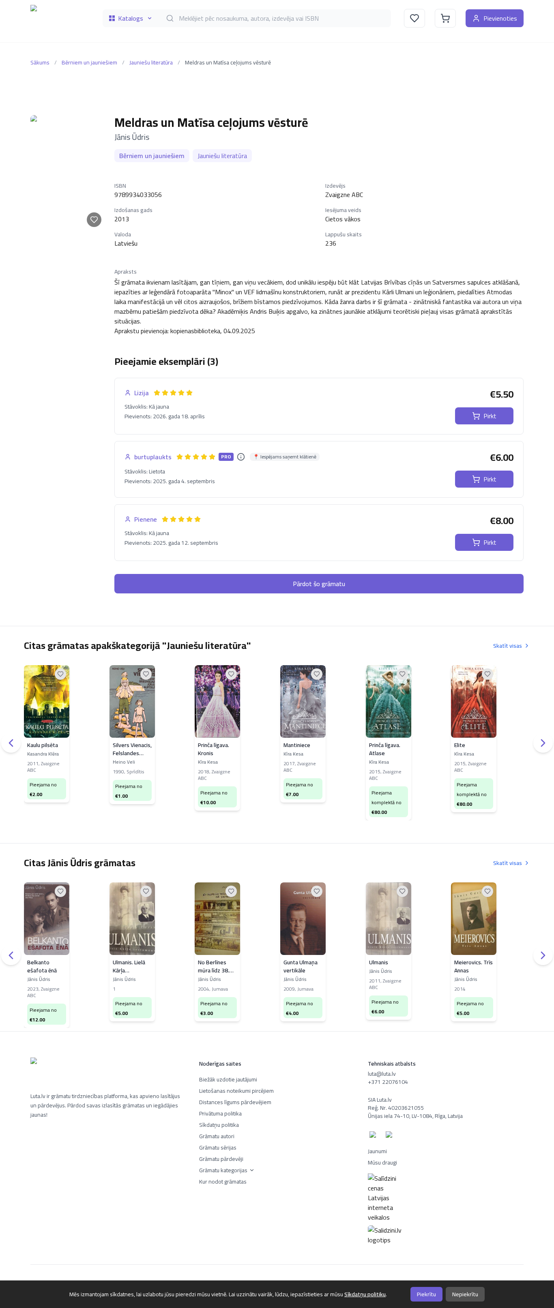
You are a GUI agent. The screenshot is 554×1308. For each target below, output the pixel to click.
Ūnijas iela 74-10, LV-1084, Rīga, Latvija (415, 1116)
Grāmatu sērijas (217, 1147)
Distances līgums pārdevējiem (235, 1102)
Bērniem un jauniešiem (89, 62)
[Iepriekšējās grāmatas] (11, 743)
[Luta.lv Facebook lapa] (374, 1136)
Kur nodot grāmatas (223, 1181)
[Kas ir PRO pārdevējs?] (241, 456)
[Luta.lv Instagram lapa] (390, 1136)
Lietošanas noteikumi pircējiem (236, 1091)
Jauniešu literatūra (151, 62)
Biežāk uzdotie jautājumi (228, 1079)
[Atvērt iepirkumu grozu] (445, 18)
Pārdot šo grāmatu (319, 584)
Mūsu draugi (382, 1162)
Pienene (145, 519)
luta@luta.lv (382, 1074)
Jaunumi (377, 1151)
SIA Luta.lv (380, 1100)
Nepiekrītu (465, 1294)
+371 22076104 (388, 1082)
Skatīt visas (507, 646)
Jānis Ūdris (131, 136)
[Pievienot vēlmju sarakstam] (94, 219)
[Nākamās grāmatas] (543, 743)
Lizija (141, 393)
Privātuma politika (220, 1113)
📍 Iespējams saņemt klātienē (284, 457)
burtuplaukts (153, 457)
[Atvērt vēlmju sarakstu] (414, 18)
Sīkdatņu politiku (365, 1294)
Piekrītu (426, 1294)
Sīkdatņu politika (219, 1125)
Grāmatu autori (216, 1136)
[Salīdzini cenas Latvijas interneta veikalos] (446, 1197)
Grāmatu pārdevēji (221, 1159)
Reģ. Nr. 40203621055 (396, 1108)
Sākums (39, 62)
